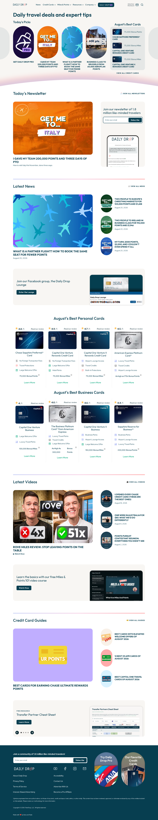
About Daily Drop (20, 776)
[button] (38, 4)
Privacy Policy (18, 781)
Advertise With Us (61, 786)
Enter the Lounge (26, 292)
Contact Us (58, 781)
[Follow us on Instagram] (75, 768)
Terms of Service (20, 786)
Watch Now (24, 588)
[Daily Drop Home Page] (20, 4)
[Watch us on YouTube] (55, 768)
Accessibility (59, 776)
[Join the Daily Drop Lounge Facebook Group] (65, 768)
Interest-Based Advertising (24, 792)
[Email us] (84, 768)
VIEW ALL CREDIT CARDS (127, 73)
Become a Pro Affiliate (63, 792)
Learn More (29, 382)
